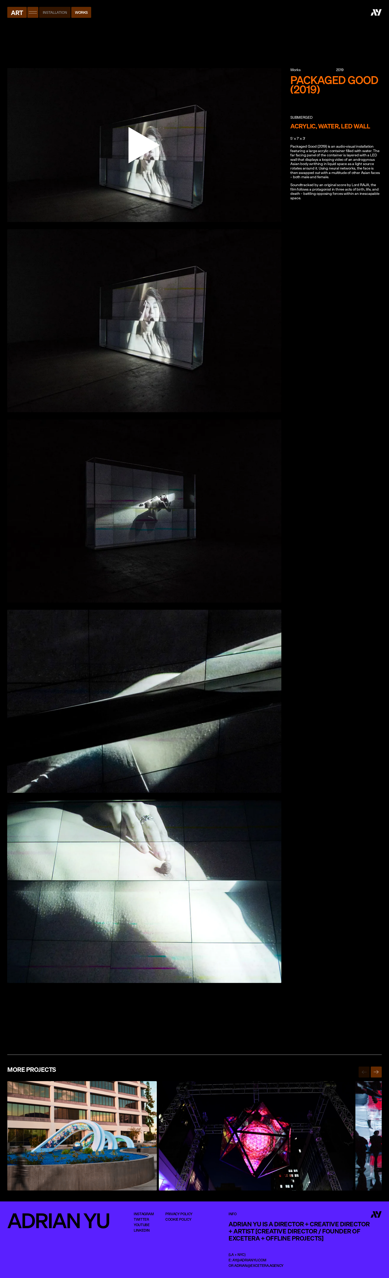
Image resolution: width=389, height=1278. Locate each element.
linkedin (142, 1230)
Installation (55, 12)
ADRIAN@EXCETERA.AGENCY (258, 1265)
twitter (141, 1219)
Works (81, 12)
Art (17, 12)
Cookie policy (178, 1219)
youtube (142, 1225)
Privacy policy (178, 1214)
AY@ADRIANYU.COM (249, 1260)
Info (233, 1214)
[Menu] (32, 12)
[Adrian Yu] (376, 12)
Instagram (144, 1214)
